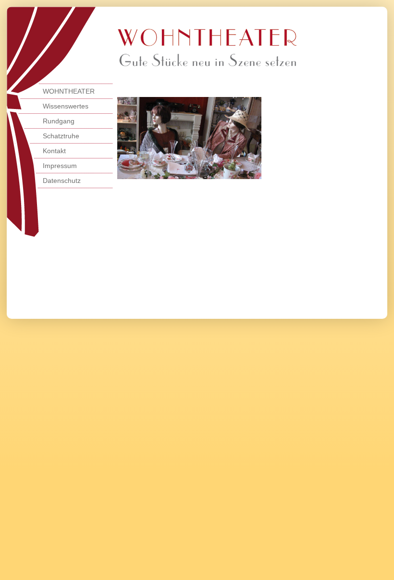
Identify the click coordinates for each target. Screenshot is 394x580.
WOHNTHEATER (69, 91)
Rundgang (58, 121)
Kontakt (54, 151)
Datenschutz (62, 180)
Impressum (60, 165)
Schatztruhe (61, 136)
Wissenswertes (65, 106)
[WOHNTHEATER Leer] (207, 64)
